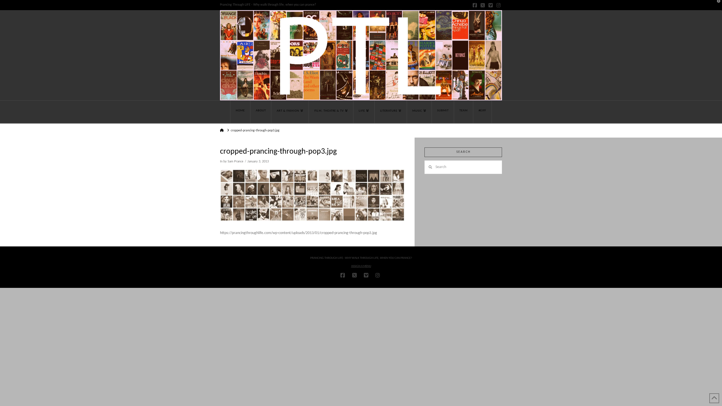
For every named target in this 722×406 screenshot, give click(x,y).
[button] (716, 5)
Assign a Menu (361, 266)
